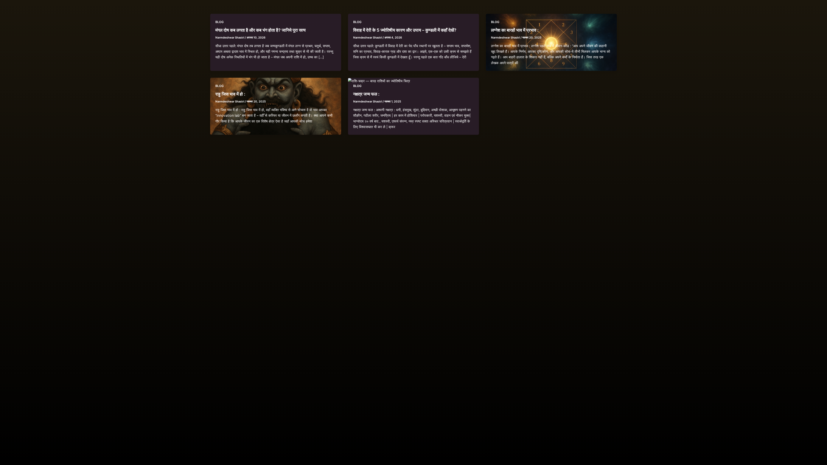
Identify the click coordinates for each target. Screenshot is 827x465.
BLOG (219, 22)
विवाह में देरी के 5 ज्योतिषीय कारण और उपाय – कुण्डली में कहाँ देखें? (404, 30)
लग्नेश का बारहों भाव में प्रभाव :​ (515, 30)
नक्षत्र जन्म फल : (366, 94)
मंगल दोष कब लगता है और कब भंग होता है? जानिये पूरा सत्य (260, 30)
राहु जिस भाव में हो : (230, 94)
